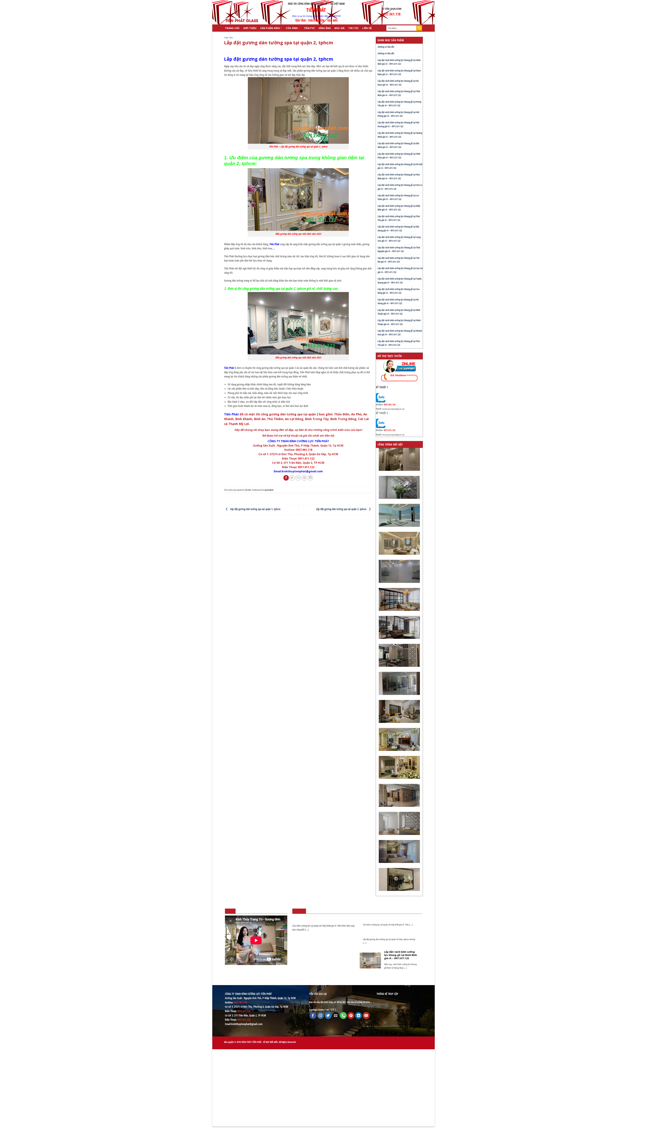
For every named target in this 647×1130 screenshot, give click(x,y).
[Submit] (419, 28)
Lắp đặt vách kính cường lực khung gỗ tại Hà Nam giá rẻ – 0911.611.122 (398, 82)
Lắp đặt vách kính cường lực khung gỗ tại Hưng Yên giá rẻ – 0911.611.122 (399, 103)
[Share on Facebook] (286, 478)
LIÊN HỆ (367, 28)
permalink (269, 489)
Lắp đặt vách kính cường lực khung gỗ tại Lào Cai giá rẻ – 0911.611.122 (400, 270)
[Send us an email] (335, 1015)
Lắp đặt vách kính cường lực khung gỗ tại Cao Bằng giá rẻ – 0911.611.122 (399, 290)
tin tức (228, 37)
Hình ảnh (325, 28)
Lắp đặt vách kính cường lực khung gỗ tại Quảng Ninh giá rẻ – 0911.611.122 (400, 134)
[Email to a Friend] (298, 478)
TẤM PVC (309, 28)
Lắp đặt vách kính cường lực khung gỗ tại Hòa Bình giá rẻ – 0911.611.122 (399, 176)
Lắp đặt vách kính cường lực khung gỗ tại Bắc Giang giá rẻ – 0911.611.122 (398, 228)
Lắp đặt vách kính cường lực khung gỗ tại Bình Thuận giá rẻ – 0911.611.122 (399, 311)
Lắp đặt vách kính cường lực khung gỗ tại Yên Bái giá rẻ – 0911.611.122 (399, 259)
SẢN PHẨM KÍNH (270, 28)
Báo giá (339, 28)
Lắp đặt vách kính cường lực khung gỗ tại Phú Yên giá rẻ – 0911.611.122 (399, 343)
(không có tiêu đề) (386, 46)
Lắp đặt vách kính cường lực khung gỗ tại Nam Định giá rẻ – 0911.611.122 (399, 72)
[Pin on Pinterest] (304, 478)
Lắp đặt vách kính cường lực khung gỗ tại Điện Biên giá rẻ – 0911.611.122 (399, 207)
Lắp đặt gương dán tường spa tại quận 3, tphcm (341, 509)
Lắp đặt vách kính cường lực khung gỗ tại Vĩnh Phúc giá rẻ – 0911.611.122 (399, 155)
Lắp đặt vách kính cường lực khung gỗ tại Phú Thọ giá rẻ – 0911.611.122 (399, 218)
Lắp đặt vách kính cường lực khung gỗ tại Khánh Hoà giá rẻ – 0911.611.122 (400, 332)
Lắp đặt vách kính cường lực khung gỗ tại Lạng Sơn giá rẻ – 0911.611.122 (399, 238)
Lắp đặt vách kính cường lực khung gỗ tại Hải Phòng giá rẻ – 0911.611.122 (398, 114)
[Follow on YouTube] (366, 1015)
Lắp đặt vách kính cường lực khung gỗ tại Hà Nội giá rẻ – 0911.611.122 (400, 166)
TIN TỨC (353, 28)
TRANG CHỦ (232, 28)
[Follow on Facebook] (313, 1015)
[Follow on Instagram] (320, 1015)
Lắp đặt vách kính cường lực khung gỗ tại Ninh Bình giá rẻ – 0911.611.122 (399, 61)
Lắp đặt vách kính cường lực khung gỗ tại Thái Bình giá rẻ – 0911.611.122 (399, 93)
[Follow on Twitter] (328, 1015)
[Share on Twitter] (292, 478)
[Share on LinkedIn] (310, 478)
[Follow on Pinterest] (350, 1015)
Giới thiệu (250, 28)
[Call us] (343, 1015)
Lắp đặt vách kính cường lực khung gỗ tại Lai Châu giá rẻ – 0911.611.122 (398, 197)
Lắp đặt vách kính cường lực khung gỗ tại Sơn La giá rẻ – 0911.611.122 (400, 186)
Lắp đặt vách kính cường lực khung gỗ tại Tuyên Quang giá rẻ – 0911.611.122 (400, 280)
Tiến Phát (274, 244)
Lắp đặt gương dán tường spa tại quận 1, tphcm (254, 509)
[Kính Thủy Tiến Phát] (242, 12)
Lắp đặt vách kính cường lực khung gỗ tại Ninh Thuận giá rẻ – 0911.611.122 (399, 322)
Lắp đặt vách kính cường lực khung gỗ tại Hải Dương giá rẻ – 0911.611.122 (398, 124)
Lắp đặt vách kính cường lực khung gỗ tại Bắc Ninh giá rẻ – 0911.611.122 (398, 145)
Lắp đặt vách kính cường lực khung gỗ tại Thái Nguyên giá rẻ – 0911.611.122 (399, 249)
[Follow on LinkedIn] (358, 1015)
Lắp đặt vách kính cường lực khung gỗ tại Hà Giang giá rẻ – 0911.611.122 (398, 301)
